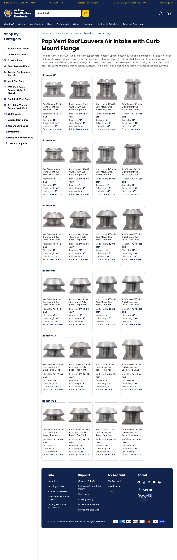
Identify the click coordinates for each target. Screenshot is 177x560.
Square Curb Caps (18, 125)
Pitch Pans (13, 131)
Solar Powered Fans (18, 66)
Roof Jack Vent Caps (19, 99)
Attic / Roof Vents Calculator (58, 506)
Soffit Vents (14, 114)
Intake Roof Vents (17, 54)
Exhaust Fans (15, 60)
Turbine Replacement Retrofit (19, 74)
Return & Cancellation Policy (90, 488)
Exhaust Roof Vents (18, 48)
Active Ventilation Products (69, 521)
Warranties (84, 494)
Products (46, 33)
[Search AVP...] (85, 13)
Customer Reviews (58, 491)
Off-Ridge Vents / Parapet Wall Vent (17, 106)
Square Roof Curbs (18, 119)
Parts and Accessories (20, 137)
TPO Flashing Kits (17, 143)
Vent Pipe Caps (16, 81)
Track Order (114, 486)
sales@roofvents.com (88, 3)
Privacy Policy (85, 499)
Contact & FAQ (86, 481)
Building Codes (56, 486)
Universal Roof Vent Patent (59, 498)
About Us (53, 481)
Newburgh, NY (166, 3)
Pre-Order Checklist (89, 504)
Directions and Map (88, 509)
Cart (110, 491)
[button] (135, 24)
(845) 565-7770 (56, 3)
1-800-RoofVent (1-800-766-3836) (19, 3)
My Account (114, 481)
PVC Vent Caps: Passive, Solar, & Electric (16, 90)
